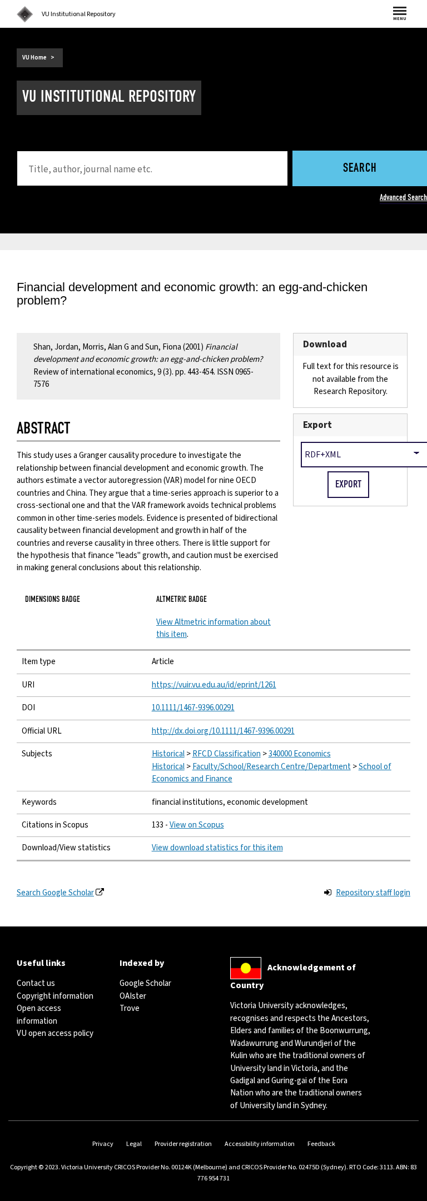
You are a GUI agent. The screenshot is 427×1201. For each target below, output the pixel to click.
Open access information (39, 1014)
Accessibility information (260, 1144)
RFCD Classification (226, 754)
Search (360, 168)
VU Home (34, 57)
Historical (168, 754)
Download (325, 344)
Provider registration (183, 1144)
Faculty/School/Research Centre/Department (271, 767)
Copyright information (55, 996)
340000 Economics (300, 754)
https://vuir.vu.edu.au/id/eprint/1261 (214, 685)
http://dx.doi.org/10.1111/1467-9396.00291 (223, 731)
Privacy (102, 1144)
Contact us (36, 983)
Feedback (321, 1144)
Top (407, 1192)
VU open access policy (55, 1033)
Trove (130, 1008)
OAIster (133, 996)
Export (317, 425)
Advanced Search (403, 197)
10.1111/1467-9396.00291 (193, 708)
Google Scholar (145, 983)
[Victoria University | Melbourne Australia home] (25, 14)
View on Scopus (197, 825)
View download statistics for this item (217, 848)
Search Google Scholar (55, 893)
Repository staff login (373, 893)
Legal (134, 1144)
